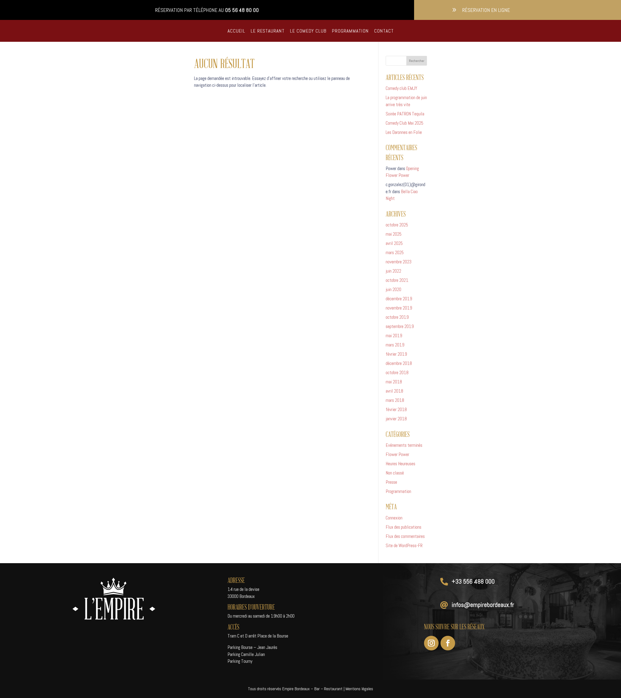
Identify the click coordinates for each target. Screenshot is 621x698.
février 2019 (396, 354)
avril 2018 (394, 391)
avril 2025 (394, 243)
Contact (384, 31)
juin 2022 (393, 271)
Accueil (236, 31)
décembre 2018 (399, 363)
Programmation (350, 31)
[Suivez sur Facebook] (448, 643)
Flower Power (397, 454)
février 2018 (396, 409)
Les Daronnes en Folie (404, 132)
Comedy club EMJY (401, 88)
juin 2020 (393, 289)
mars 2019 (395, 345)
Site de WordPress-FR (404, 546)
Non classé (395, 473)
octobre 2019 (397, 317)
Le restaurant (268, 31)
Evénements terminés (404, 445)
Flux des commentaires (405, 536)
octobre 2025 (397, 225)
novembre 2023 (398, 262)
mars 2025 (395, 253)
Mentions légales (359, 688)
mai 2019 (394, 336)
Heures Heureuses (400, 464)
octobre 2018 (397, 373)
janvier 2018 (396, 419)
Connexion (394, 518)
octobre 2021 (397, 280)
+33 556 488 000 (473, 581)
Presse (391, 482)
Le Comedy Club (308, 31)
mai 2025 (393, 234)
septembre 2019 (400, 326)
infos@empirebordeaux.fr (483, 605)
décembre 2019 (399, 299)
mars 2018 (395, 400)
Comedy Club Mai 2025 (404, 123)
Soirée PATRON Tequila (405, 114)
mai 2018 (394, 382)
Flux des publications (403, 527)
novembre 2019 (399, 308)
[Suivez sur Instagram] (431, 643)
